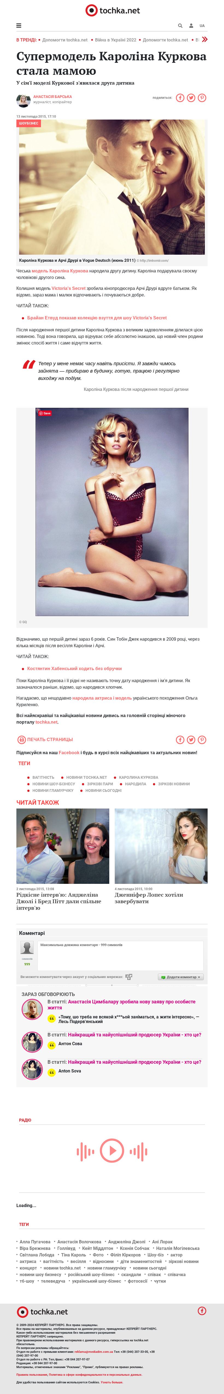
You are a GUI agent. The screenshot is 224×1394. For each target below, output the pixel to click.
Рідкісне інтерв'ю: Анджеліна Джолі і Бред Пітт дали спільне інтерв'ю (58, 901)
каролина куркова (138, 777)
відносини (103, 1261)
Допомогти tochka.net (65, 40)
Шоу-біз (156, 1255)
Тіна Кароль (73, 1255)
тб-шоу (27, 1281)
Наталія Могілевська (178, 1248)
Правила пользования (31, 1375)
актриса (28, 1261)
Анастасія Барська (52, 96)
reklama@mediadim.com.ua (94, 1352)
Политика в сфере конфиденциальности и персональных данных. (95, 1375)
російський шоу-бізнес (91, 1274)
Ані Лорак (162, 1241)
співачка (177, 1274)
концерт (28, 1268)
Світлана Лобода (37, 1255)
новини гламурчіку (53, 790)
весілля (78, 1261)
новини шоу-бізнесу (54, 784)
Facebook (69, 752)
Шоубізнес (28, 123)
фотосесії (137, 1281)
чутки (160, 1281)
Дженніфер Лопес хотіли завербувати (149, 898)
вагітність (43, 777)
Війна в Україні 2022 (115, 40)
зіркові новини (174, 784)
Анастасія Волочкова (79, 1241)
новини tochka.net (86, 777)
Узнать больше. (112, 1382)
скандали (131, 1274)
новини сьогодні (104, 790)
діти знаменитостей (141, 1261)
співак (154, 1274)
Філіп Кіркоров (125, 1255)
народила (135, 784)
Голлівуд (66, 1248)
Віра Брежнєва (35, 1248)
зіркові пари (100, 784)
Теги (24, 1224)
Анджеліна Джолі (126, 1241)
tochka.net (46, 722)
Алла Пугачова (35, 1241)
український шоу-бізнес (96, 1281)
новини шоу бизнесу (40, 1274)
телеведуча (53, 1281)
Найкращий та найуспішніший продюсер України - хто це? (134, 1035)
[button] (191, 25)
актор (176, 1255)
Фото (98, 1255)
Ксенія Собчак (134, 1248)
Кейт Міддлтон (97, 1248)
